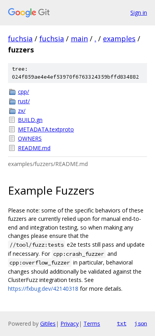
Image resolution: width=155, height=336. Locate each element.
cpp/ (23, 91)
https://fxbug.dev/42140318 (43, 288)
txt (121, 323)
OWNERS (30, 138)
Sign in (138, 12)
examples (119, 38)
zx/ (21, 110)
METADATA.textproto (46, 129)
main (79, 38)
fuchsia (20, 38)
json (140, 323)
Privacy (69, 323)
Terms (91, 323)
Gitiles (48, 323)
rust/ (24, 101)
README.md (34, 148)
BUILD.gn (30, 120)
